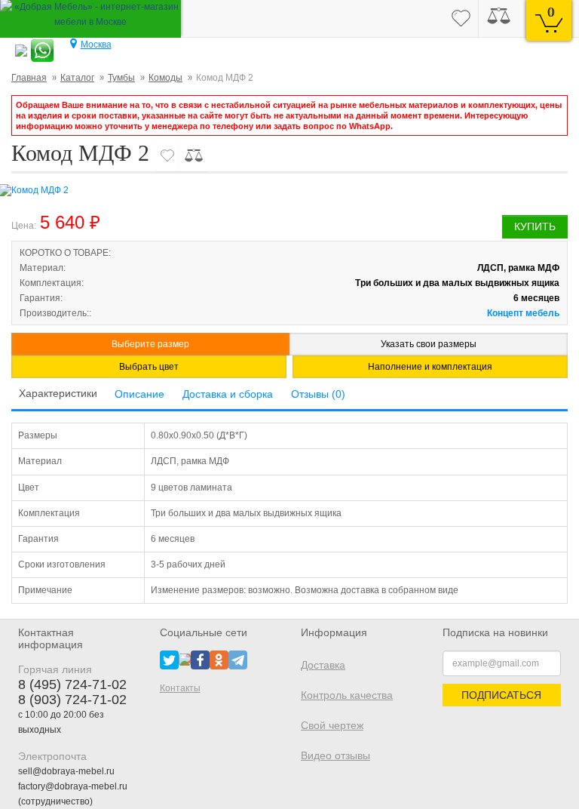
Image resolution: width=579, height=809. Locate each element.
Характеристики (58, 393)
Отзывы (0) (318, 394)
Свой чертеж (332, 725)
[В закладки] (167, 155)
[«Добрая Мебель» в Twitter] (169, 659)
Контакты (180, 688)
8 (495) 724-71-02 (72, 684)
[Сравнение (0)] (498, 19)
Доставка (323, 665)
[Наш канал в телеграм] (237, 659)
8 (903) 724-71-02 (72, 699)
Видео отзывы (335, 755)
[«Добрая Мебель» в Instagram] (185, 659)
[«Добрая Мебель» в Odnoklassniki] (219, 659)
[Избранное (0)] (461, 19)
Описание (139, 394)
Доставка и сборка (227, 394)
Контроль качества (347, 695)
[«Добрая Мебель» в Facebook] (200, 659)
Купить (535, 226)
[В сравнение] (194, 155)
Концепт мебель (523, 313)
